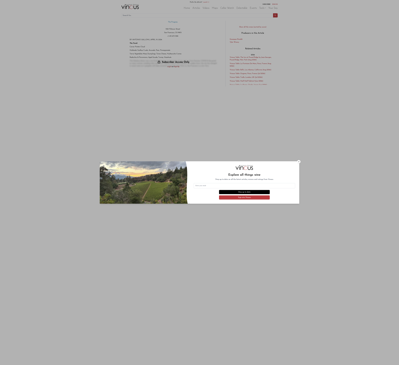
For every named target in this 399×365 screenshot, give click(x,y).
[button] (298, 161)
